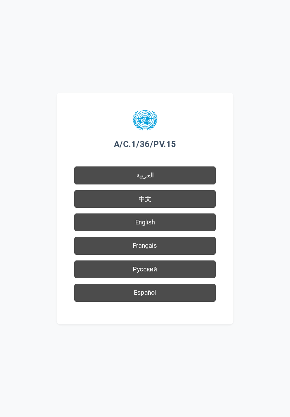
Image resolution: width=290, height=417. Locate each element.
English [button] (145, 222)
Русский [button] (145, 269)
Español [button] (145, 292)
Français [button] (145, 245)
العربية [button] (145, 175)
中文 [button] (145, 198)
